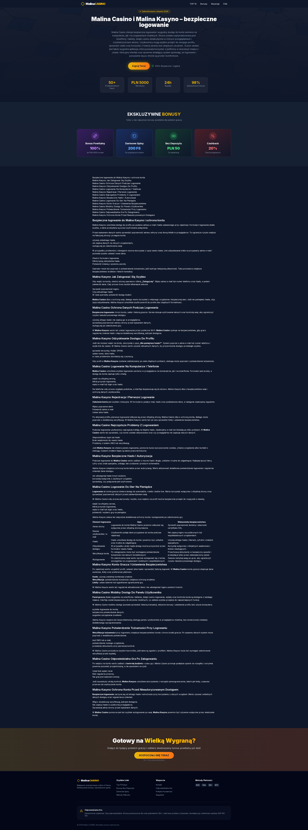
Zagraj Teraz (139, 66)
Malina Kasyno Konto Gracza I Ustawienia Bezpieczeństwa (119, 203)
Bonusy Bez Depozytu (125, 788)
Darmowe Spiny (122, 791)
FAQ (225, 4)
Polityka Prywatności (164, 791)
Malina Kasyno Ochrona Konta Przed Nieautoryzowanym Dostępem (123, 215)
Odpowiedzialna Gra (164, 788)
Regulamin (160, 795)
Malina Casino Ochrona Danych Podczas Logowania (116, 183)
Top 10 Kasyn (121, 785)
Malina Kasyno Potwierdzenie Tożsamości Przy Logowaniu (119, 209)
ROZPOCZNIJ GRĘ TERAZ (154, 755)
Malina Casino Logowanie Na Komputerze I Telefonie (116, 189)
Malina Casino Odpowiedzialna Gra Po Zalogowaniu (115, 212)
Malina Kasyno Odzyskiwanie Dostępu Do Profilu (114, 186)
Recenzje (215, 4)
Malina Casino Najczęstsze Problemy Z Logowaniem (116, 195)
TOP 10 (193, 4)
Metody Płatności (123, 795)
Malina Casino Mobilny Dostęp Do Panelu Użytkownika (117, 206)
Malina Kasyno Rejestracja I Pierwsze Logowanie (114, 192)
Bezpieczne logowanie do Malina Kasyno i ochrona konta (118, 177)
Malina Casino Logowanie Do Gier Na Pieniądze (114, 200)
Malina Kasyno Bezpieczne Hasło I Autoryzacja (114, 198)
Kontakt (159, 785)
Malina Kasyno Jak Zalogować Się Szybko (111, 180)
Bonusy (203, 4)
